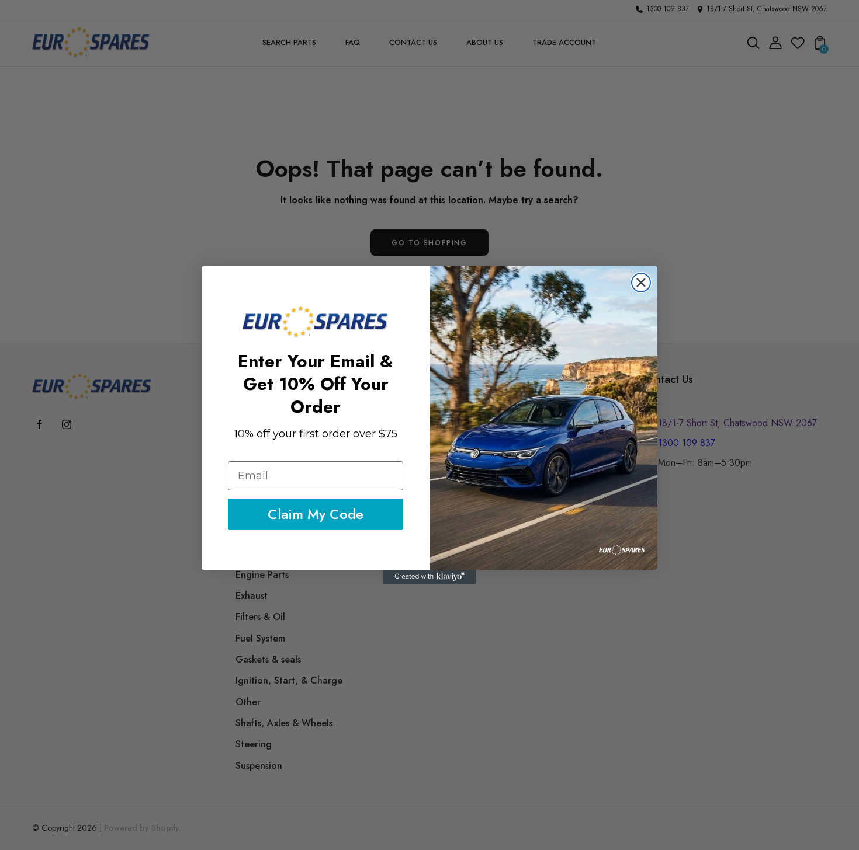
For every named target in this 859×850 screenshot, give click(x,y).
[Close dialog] (641, 282)
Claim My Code (315, 514)
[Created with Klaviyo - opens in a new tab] (429, 577)
